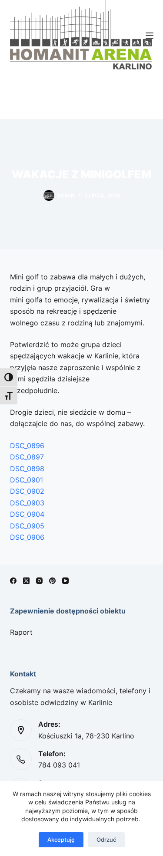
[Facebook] (13, 580)
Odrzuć (106, 839)
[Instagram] (39, 580)
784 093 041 (59, 765)
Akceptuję (61, 839)
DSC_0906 (27, 537)
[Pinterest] (52, 580)
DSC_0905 (27, 525)
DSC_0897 (27, 457)
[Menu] (149, 35)
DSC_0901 (26, 480)
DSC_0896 (27, 445)
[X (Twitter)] (26, 580)
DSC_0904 (27, 514)
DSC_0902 (27, 491)
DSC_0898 (27, 468)
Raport (21, 632)
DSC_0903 (27, 503)
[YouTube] (65, 580)
